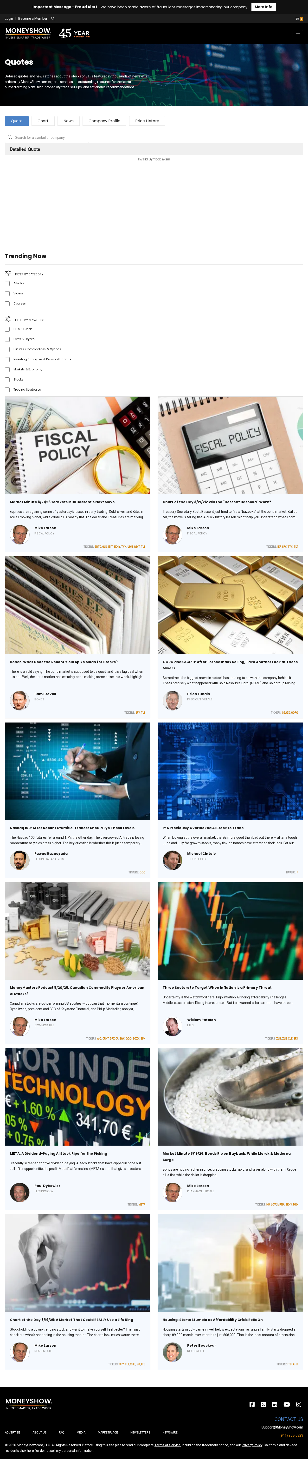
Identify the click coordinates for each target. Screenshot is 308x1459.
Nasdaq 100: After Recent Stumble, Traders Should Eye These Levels (72, 827)
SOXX (136, 1038)
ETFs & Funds (22, 329)
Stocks (18, 379)
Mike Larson (45, 528)
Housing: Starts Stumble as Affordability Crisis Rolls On (213, 1319)
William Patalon (201, 1019)
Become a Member (32, 18)
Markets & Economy (27, 369)
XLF (290, 1038)
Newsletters (140, 1432)
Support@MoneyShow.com (282, 1427)
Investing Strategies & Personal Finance (42, 359)
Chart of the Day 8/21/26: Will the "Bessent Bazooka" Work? (217, 502)
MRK (295, 1204)
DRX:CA (114, 1038)
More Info (263, 6)
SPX (143, 1038)
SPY (284, 546)
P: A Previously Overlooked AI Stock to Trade (203, 827)
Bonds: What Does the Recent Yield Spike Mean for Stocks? (64, 662)
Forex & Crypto (23, 339)
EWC (122, 1038)
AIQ (99, 1038)
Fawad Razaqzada (51, 853)
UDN (130, 546)
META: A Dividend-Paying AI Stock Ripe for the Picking (58, 1153)
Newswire (170, 1432)
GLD (104, 546)
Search (104, 18)
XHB (132, 1364)
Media (81, 1432)
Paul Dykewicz (47, 1185)
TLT (143, 546)
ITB (143, 1364)
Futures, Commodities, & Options (37, 349)
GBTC (98, 546)
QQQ (142, 872)
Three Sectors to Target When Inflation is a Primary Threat (217, 987)
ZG (138, 1364)
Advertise (12, 1432)
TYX (123, 546)
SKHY (117, 546)
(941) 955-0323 (291, 1435)
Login (9, 18)
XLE (284, 1038)
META (142, 1204)
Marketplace (108, 1432)
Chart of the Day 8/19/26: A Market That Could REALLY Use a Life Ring (71, 1319)
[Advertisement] (149, 201)
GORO (294, 712)
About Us (39, 1432)
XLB (278, 1038)
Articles (18, 283)
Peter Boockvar (201, 1345)
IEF (279, 546)
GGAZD (286, 712)
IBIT (110, 546)
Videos (18, 293)
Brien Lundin (198, 693)
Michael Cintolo (201, 853)
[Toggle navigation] (298, 33)
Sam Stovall (45, 693)
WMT (137, 546)
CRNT (106, 1038)
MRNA (280, 1204)
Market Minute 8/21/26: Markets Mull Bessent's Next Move (62, 502)
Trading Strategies (27, 389)
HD (268, 1204)
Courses (19, 303)
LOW (273, 1204)
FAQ (61, 1432)
